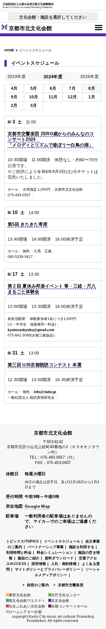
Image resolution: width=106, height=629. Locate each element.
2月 (14, 105)
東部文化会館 (20, 595)
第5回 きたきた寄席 (27, 224)
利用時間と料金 (19, 552)
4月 (14, 88)
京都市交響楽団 (70, 585)
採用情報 (39, 564)
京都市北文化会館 (30, 28)
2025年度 (89, 76)
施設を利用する (81, 547)
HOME (9, 50)
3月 (33, 105)
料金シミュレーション (55, 552)
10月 (33, 96)
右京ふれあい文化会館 (27, 606)
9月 (14, 96)
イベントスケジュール (62, 541)
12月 (72, 96)
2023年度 (16, 76)
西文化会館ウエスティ (27, 601)
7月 (72, 88)
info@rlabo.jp (45, 392)
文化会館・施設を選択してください (53, 17)
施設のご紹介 (28, 558)
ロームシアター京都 (25, 612)
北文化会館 (60, 601)
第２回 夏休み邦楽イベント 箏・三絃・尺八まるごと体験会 (52, 288)
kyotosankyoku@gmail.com (31, 330)
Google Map (37, 506)
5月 (33, 88)
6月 (53, 88)
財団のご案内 (38, 585)
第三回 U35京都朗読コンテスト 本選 (45, 364)
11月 (53, 96)
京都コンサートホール (69, 606)
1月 (91, 96)
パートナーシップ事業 (45, 547)
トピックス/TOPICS (22, 541)
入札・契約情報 (64, 564)
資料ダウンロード (59, 558)
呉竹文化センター (65, 595)
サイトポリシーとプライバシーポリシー (47, 569)
